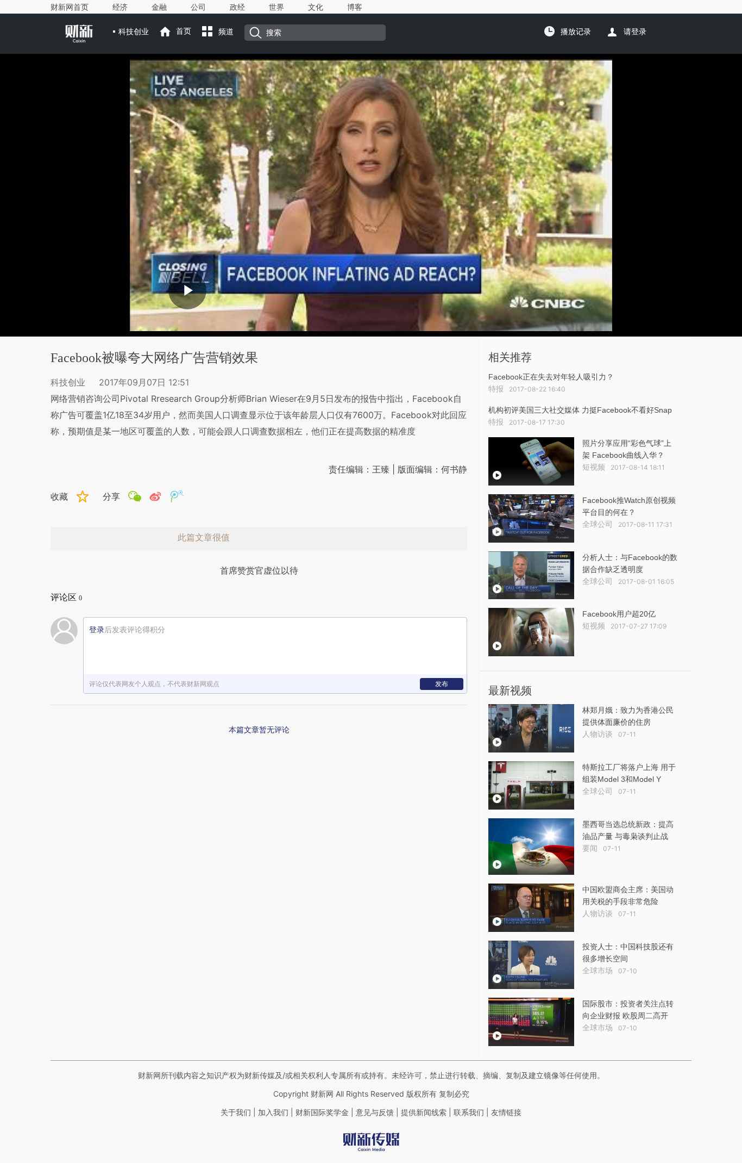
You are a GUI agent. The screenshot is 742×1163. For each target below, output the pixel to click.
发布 (441, 684)
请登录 (635, 31)
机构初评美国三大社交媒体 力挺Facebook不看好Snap (580, 410)
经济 (120, 7)
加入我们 (273, 1112)
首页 (183, 31)
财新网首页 (70, 7)
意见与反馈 (375, 1112)
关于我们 (236, 1112)
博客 (354, 7)
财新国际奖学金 (321, 1112)
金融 (159, 7)
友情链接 (506, 1112)
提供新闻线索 (424, 1112)
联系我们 (469, 1112)
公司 (198, 7)
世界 (276, 7)
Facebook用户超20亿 (619, 614)
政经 (237, 7)
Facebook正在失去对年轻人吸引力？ (551, 376)
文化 (315, 7)
